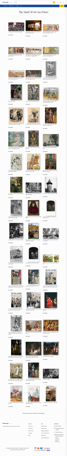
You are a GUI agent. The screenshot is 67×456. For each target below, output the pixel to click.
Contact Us (30, 426)
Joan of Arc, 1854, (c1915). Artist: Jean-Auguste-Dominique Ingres (50, 125)
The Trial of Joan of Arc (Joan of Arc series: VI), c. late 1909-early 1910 (33, 79)
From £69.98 (10, 35)
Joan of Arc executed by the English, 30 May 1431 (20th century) (33, 403)
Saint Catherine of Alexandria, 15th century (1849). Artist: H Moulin (33, 240)
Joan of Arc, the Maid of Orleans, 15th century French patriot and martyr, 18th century (15, 333)
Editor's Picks (11, 5)
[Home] (7, 2)
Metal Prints (43, 435)
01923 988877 (58, 426)
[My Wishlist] (58, 2)
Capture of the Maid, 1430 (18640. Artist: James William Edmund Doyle (50, 102)
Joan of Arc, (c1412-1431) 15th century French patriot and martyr (32, 171)
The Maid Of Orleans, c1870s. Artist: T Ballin (15, 239)
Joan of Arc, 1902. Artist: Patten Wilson (32, 101)
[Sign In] (63, 2)
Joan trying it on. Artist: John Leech (14, 124)
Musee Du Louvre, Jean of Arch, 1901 (32, 286)
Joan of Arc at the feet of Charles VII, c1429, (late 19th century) (50, 333)
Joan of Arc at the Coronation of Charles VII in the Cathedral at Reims (33, 380)
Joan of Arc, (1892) (46, 379)
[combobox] (33, 2)
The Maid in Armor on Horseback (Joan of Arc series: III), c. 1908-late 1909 (33, 56)
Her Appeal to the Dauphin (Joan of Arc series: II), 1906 (15, 56)
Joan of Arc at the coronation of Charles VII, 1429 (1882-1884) (33, 194)
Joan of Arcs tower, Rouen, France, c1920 (50, 193)
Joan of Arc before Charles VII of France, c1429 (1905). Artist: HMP (15, 217)
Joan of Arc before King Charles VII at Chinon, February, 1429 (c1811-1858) (32, 357)
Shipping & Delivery (45, 430)
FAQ (42, 423)
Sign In (62, 5)
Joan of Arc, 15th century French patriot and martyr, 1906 (16, 194)
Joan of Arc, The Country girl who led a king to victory (15, 403)
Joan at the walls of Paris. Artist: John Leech (33, 124)
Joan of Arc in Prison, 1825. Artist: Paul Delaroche (49, 310)
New (21, 5)
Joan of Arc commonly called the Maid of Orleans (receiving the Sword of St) (50, 79)
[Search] (54, 2)
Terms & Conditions (45, 433)
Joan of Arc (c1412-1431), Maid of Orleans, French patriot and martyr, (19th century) (15, 380)
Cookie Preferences (45, 437)
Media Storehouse (20, 449)
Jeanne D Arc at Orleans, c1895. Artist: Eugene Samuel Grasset (14, 171)
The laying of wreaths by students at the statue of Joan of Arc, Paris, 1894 (15, 310)
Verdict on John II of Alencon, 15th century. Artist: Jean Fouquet (50, 171)
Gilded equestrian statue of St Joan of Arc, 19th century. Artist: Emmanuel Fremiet (15, 357)
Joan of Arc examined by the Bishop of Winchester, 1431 (49, 217)
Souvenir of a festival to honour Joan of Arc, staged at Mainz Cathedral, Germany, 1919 (16, 287)
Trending (17, 5)
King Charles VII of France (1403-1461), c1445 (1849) (33, 217)
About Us (30, 423)
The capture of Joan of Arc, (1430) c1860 (50, 402)
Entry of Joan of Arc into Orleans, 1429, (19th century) (33, 333)
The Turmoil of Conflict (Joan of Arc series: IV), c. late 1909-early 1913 (15, 79)
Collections (5, 5)
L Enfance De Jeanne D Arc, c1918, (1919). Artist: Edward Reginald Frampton (15, 148)
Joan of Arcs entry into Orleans (48, 356)
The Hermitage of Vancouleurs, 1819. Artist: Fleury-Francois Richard (33, 32)
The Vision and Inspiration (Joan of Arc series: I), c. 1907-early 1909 (49, 56)
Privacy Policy (44, 426)
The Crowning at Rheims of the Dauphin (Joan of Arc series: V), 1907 (49, 32)
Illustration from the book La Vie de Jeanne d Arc (50, 263)
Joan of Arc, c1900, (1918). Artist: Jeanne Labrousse (33, 148)
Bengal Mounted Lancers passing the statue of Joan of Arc (15, 263)
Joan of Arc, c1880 (11, 101)
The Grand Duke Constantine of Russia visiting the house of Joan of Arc (33, 310)
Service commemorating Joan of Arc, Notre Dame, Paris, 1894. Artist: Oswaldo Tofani (50, 287)
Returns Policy (44, 428)
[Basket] (61, 2)
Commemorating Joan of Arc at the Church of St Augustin (50, 240)
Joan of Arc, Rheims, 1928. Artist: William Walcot (50, 148)
